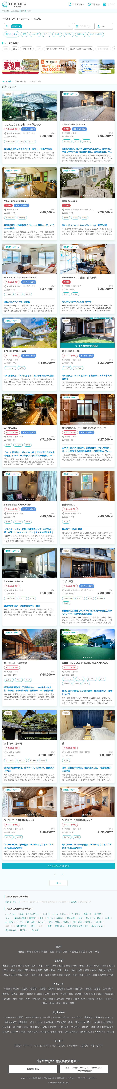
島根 (6, 975)
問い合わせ (49, 1078)
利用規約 (37, 1078)
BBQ (24, 34)
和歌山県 (79, 989)
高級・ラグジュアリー (29, 914)
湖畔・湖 (95, 1027)
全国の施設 (15, 11)
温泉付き (80, 34)
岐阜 (33, 970)
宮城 (27, 965)
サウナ (46, 34)
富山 (111, 965)
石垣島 (100, 998)
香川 (40, 975)
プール (50, 918)
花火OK (98, 914)
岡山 (13, 975)
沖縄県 (42, 989)
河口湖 (63, 994)
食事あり (60, 918)
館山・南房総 (75, 994)
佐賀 (68, 975)
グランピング (97, 1046)
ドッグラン (75, 914)
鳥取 (110, 970)
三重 (60, 970)
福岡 (61, 975)
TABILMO (5, 11)
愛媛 (47, 975)
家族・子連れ (54, 922)
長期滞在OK (21, 926)
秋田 (34, 965)
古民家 (74, 902)
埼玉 (75, 965)
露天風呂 (33, 918)
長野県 (51, 989)
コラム (71, 1078)
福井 (13, 970)
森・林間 (31, 922)
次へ (58, 883)
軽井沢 (30, 994)
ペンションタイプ (41, 1046)
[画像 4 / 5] (31, 119)
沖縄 (97, 952)
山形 (41, 965)
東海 (65, 952)
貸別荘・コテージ (12, 902)
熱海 (93, 994)
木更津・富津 (79, 998)
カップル (20, 922)
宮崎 (95, 975)
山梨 (19, 970)
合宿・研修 (77, 922)
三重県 (16, 989)
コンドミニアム (59, 1046)
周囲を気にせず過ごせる (78, 926)
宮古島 (108, 998)
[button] (16, 26)
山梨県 (25, 989)
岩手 (20, 965)
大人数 (57, 34)
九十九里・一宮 (63, 998)
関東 (23, 11)
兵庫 (87, 970)
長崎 (75, 975)
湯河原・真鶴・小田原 (55, 49)
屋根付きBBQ (20, 918)
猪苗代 (91, 998)
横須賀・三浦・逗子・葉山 (81, 49)
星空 (50, 926)
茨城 (54, 965)
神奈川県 (107, 989)
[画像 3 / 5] (29, 119)
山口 (27, 975)
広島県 (89, 989)
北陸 (52, 952)
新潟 (104, 965)
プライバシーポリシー (87, 1078)
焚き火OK (71, 918)
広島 (20, 975)
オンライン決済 (96, 34)
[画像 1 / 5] (25, 119)
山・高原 (9, 922)
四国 (83, 952)
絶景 (80, 918)
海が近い (68, 34)
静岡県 (34, 989)
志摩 (47, 994)
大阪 (80, 970)
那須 (22, 994)
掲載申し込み (33, 1069)
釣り (42, 918)
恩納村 (7, 998)
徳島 (34, 975)
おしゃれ (41, 922)
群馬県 (60, 989)
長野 (26, 970)
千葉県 (7, 989)
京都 (73, 970)
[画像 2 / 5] (27, 119)
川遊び (32, 926)
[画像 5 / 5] (33, 119)
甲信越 (44, 952)
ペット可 (35, 34)
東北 (29, 952)
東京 (88, 965)
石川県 (14, 994)
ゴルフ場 (34, 930)
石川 (6, 970)
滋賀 (66, 970)
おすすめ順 (7, 81)
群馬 (68, 965)
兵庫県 (97, 989)
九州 (90, 952)
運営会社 (61, 1078)
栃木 (61, 965)
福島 (47, 965)
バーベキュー (11, 914)
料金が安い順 (35, 81)
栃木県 (69, 989)
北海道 (21, 952)
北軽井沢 (36, 998)
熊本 (81, 975)
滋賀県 (6, 994)
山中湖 (55, 994)
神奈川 (29, 11)
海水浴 (98, 922)
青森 (13, 965)
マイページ (25, 1078)
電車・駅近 (59, 926)
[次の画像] (53, 106)
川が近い (23, 930)
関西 (58, 952)
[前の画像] (6, 106)
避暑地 (66, 922)
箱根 (15, 49)
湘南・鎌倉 (26, 49)
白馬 (100, 994)
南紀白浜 (109, 994)
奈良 (94, 970)
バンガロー (74, 1046)
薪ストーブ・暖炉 (93, 918)
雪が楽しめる (11, 930)
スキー (15, 1031)
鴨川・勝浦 (48, 998)
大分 (88, 975)
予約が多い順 (20, 81)
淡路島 (39, 994)
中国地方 (74, 952)
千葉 (82, 965)
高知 (54, 975)
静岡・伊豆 (43, 970)
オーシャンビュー (60, 914)
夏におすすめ (97, 926)
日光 (28, 998)
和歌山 (102, 970)
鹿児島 (103, 975)
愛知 (53, 970)
